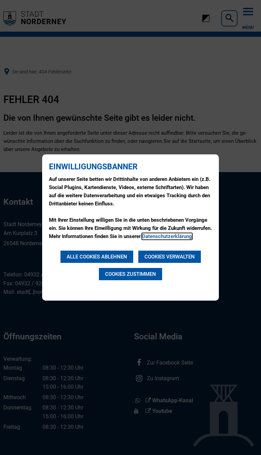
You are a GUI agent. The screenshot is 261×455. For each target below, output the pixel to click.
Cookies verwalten (169, 257)
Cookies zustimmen (130, 274)
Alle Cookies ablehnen (97, 257)
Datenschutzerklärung (167, 236)
